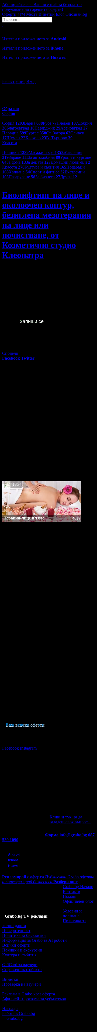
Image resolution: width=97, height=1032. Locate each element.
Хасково (35, 138)
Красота (13, 167)
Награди (10, 1008)
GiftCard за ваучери (19, 964)
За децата (38, 162)
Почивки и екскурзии (22, 950)
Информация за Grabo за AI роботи (34, 940)
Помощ (69, 896)
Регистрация (13, 81)
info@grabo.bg (73, 835)
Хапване (19, 172)
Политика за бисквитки (24, 935)
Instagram (28, 748)
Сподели (10, 353)
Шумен (15, 138)
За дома (16, 162)
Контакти (71, 891)
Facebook (11, 748)
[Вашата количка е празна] (2, 24)
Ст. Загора (58, 133)
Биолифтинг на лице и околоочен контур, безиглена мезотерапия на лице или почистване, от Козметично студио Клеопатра (46, 225)
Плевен (67, 123)
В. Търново (59, 138)
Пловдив (14, 133)
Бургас (36, 133)
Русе (50, 123)
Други (68, 177)
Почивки (15, 152)
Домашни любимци (70, 162)
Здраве (18, 157)
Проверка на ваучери (21, 984)
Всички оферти (16, 945)
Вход (31, 81)
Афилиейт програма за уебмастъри (34, 998)
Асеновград (74, 128)
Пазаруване (22, 177)
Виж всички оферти (25, 725)
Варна (33, 123)
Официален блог (78, 901)
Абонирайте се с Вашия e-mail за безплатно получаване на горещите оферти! (42, 7)
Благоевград (20, 128)
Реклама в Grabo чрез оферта (28, 994)
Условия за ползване (72, 913)
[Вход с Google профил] (48, 76)
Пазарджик (47, 128)
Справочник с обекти (22, 969)
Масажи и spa (45, 152)
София (13, 123)
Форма (51, 835)
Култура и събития (45, 167)
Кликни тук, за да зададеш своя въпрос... (70, 819)
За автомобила (44, 157)
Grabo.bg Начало (78, 886)
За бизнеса (47, 177)
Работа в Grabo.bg (18, 1013)
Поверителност (16, 930)
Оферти (13, 14)
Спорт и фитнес (47, 172)
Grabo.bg (14, 1018)
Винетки (10, 979)
